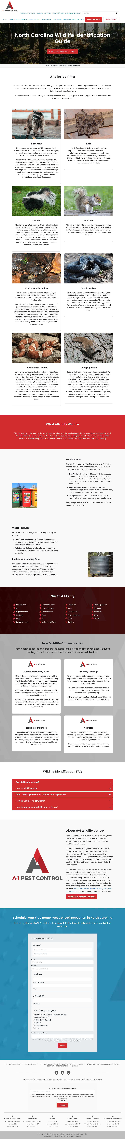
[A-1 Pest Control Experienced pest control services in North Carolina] (10, 6)
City (34, 989)
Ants (17, 608)
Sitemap (75, 1134)
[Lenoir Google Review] (68, 1072)
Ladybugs (72, 605)
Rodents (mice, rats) (42, 1017)
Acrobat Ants (21, 605)
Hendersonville (97, 1079)
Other (37, 1028)
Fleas (43, 615)
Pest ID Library (54, 66)
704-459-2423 (33, 1126)
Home (47, 66)
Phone (33, 965)
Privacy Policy (83, 1134)
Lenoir (76, 888)
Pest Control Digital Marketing (62, 1136)
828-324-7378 (53, 1126)
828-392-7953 (13, 1126)
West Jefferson (68, 1079)
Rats (70, 618)
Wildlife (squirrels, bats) (43, 1020)
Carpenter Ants (21, 622)
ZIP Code (36, 1004)
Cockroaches (47, 612)
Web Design (48, 1136)
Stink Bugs (98, 608)
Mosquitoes (73, 612)
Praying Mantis (74, 615)
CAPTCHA (63, 1100)
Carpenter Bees (48, 605)
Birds (17, 618)
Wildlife (97, 618)
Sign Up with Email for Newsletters (62, 1089)
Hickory (93, 888)
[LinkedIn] (62, 1072)
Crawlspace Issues (41, 1025)
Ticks (96, 615)
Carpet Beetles (47, 608)
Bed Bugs (19, 615)
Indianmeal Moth (48, 622)
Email (33, 959)
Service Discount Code (39, 1033)
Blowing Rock (102, 888)
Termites (97, 612)
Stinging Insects (100, 605)
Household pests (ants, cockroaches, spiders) (50, 1014)
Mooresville (84, 888)
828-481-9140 (45, 923)
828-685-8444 (114, 1126)
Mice (70, 608)
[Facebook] (56, 1072)
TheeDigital (77, 1136)
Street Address (38, 982)
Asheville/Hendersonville (113, 1119)
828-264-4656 (73, 1126)
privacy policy (62, 1098)
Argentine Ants (21, 612)
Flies (43, 618)
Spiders (71, 622)
